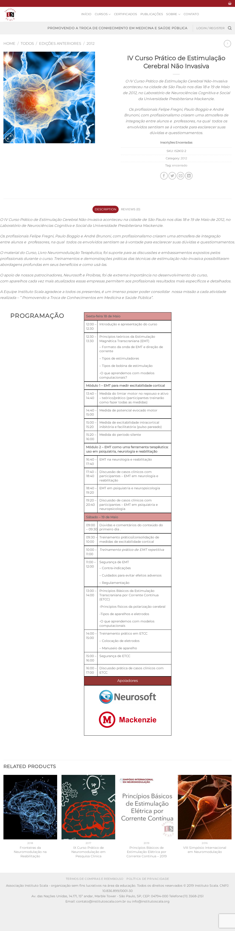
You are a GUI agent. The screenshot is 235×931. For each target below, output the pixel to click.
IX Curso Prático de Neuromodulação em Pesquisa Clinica (88, 852)
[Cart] (230, 3)
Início (86, 14)
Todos (27, 43)
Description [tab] (106, 209)
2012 (91, 43)
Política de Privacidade (147, 878)
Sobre (171, 14)
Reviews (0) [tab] (130, 209)
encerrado (179, 165)
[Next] (231, 823)
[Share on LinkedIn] (189, 176)
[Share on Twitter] (172, 176)
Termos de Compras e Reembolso (94, 878)
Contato (191, 14)
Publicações (151, 14)
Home (9, 43)
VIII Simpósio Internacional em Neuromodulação (204, 850)
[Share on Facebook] (164, 176)
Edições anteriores (60, 43)
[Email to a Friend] (180, 176)
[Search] (230, 28)
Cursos (101, 14)
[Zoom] (9, 137)
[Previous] (3, 823)
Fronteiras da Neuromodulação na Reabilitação (30, 852)
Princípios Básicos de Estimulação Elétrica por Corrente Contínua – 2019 (146, 852)
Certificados (125, 14)
